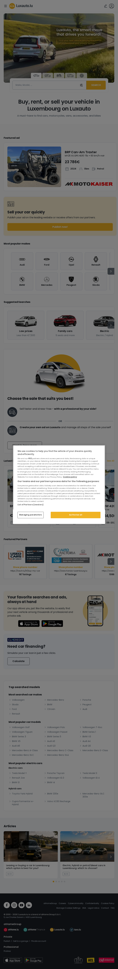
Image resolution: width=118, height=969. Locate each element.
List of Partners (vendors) (30, 504)
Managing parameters (30, 515)
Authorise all (75, 515)
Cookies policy (70, 477)
